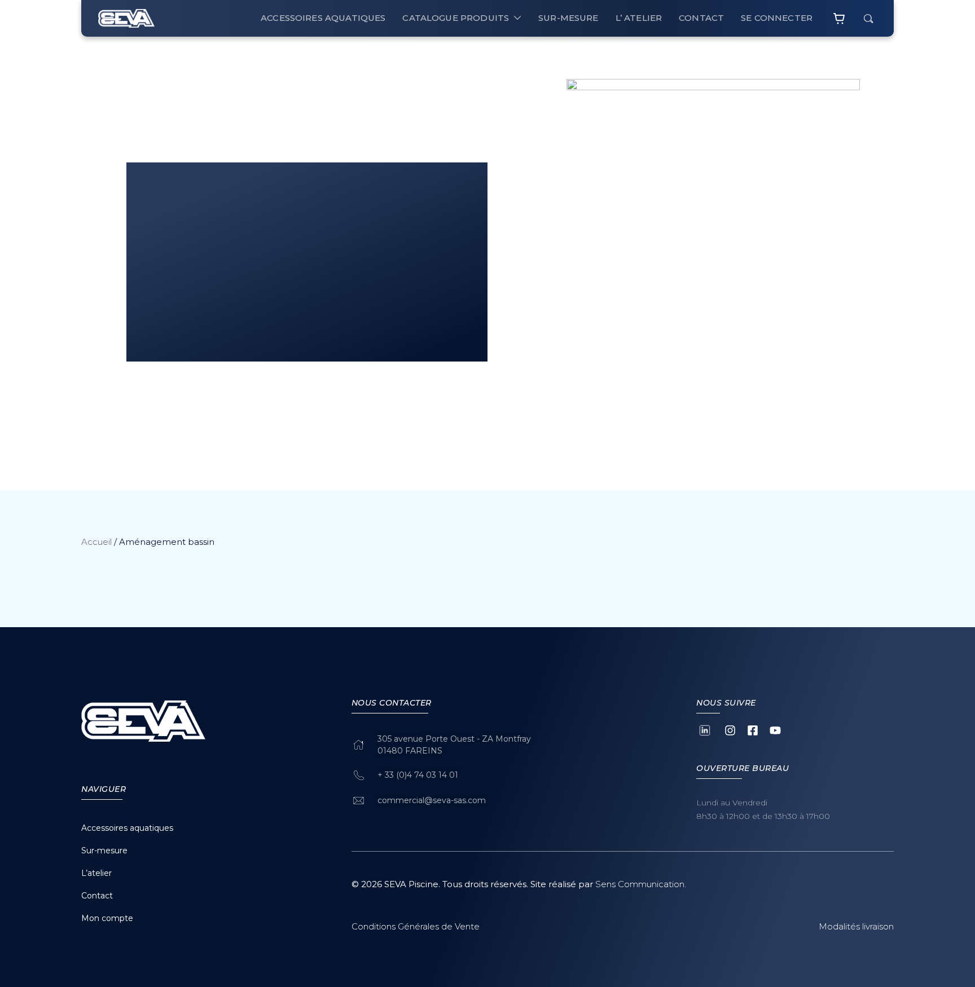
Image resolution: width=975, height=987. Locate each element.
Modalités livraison (856, 926)
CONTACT (701, 17)
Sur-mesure (104, 850)
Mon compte (107, 918)
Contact (97, 896)
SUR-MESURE (568, 17)
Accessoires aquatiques (323, 17)
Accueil (96, 541)
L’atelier (96, 873)
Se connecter (777, 17)
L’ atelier (639, 17)
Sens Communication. (640, 884)
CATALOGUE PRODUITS (455, 17)
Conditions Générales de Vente (416, 926)
